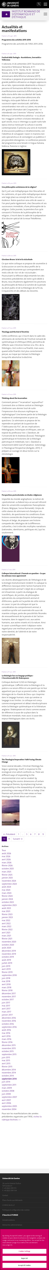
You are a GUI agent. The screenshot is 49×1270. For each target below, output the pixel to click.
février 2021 (7, 938)
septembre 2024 (9, 883)
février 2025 (7, 874)
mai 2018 (6, 981)
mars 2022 (6, 926)
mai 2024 (6, 889)
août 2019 (6, 960)
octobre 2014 (8, 1075)
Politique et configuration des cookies (16, 1210)
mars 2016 (6, 1039)
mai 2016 (6, 1033)
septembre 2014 (9, 1078)
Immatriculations (8, 1220)
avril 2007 (6, 1100)
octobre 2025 (8, 868)
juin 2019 (6, 966)
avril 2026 (6, 859)
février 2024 (7, 896)
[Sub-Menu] (45, 14)
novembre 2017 (9, 996)
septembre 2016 (9, 1027)
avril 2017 (6, 1008)
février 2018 (7, 990)
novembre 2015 (9, 1048)
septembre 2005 (9, 1106)
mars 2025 (6, 871)
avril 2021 (6, 932)
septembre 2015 (9, 1054)
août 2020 (6, 947)
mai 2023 (6, 911)
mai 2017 (6, 1005)
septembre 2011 (9, 1084)
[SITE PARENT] (6, 14)
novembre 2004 (9, 1109)
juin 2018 (6, 978)
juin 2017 (6, 1002)
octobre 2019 (8, 956)
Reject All (24, 1258)
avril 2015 (6, 1063)
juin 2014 (6, 1081)
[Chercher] (39, 4)
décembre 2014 (9, 1069)
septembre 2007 (9, 1097)
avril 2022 (6, 923)
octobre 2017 (8, 999)
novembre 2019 (9, 953)
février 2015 (7, 1066)
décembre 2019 (9, 950)
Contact (5, 1195)
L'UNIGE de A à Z (8, 1205)
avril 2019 (6, 969)
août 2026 (6, 853)
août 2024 (6, 886)
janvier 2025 (7, 877)
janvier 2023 (7, 917)
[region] (24, 1249)
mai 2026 (6, 856)
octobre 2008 (8, 1090)
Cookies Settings (24, 1251)
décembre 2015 (9, 1045)
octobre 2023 (8, 902)
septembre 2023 (9, 905)
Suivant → (17, 838)
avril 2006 (6, 1103)
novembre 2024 (9, 880)
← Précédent (9, 834)
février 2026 (7, 865)
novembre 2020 (9, 941)
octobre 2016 (8, 1023)
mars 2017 (6, 1011)
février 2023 (7, 914)
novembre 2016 (9, 1020)
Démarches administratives (12, 1225)
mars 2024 (6, 893)
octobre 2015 (8, 1051)
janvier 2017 (7, 1014)
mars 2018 (6, 987)
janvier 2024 (7, 899)
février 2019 (7, 972)
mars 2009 (7, 1087)
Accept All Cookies (24, 1265)
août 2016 (6, 1030)
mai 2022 (6, 920)
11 (9, 838)
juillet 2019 (7, 963)
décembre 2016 (9, 1017)
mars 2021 (6, 935)
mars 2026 (6, 862)
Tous (4, 850)
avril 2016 (6, 1036)
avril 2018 (6, 984)
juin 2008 (6, 1094)
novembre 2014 (9, 1072)
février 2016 (7, 1042)
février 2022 (7, 929)
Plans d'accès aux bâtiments (12, 1200)
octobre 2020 (8, 944)
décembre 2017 (9, 993)
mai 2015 (6, 1060)
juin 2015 (6, 1057)
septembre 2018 (9, 975)
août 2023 (6, 908)
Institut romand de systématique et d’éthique (26, 14)
